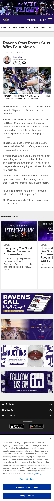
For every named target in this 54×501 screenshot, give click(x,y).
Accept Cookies (27, 495)
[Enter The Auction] (27, 356)
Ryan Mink (17, 57)
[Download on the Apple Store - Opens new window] (16, 426)
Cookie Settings (27, 479)
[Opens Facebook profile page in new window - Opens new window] (15, 63)
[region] (27, 467)
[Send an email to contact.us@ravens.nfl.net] (24, 63)
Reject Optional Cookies (27, 487)
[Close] (50, 438)
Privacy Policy (34, 473)
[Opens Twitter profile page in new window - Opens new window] (19, 63)
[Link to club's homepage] (5, 18)
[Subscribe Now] (27, 303)
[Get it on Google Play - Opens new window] (36, 427)
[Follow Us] (27, 382)
